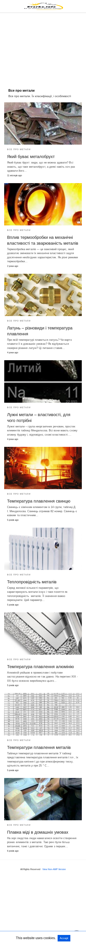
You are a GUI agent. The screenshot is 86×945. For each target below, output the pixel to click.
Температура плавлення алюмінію (40, 666)
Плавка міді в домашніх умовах (37, 832)
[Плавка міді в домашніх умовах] (43, 799)
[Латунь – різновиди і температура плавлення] (43, 295)
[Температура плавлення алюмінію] (43, 633)
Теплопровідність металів (32, 582)
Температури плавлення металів (39, 747)
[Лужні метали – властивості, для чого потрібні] (43, 381)
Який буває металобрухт (31, 156)
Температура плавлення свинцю (38, 501)
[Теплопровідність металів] (43, 549)
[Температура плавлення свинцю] (43, 468)
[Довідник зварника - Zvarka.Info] (43, 6)
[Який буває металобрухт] (43, 123)
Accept (64, 938)
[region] (43, 48)
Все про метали (18, 149)
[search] (80, 6)
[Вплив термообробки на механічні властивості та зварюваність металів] (43, 204)
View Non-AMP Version (54, 869)
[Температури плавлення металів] (43, 714)
